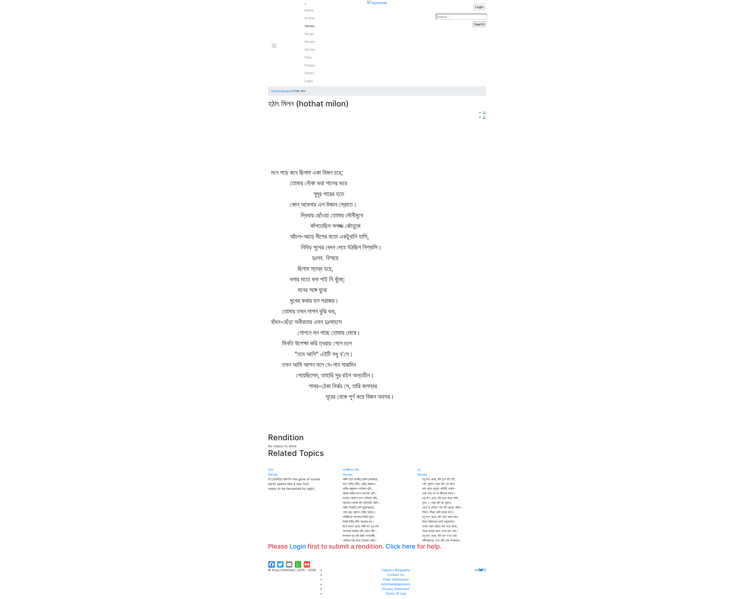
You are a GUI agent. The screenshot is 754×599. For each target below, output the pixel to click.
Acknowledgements (395, 584)
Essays (310, 65)
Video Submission (395, 579)
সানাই (293, 91)
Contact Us (395, 575)
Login (309, 81)
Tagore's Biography (395, 570)
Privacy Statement (395, 589)
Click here (400, 546)
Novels (310, 42)
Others (309, 73)
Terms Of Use (396, 593)
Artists (309, 18)
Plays (308, 57)
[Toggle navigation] (274, 43)
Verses (309, 26)
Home (309, 10)
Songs (309, 34)
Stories (310, 49)
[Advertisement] (375, 139)
